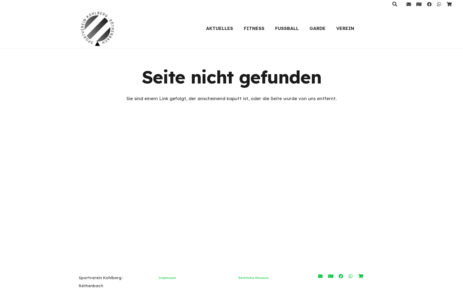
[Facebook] (429, 4)
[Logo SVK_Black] (97, 28)
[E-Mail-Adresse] (408, 4)
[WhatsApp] (439, 4)
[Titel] (418, 4)
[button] (269, 28)
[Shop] (449, 4)
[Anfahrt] (330, 276)
